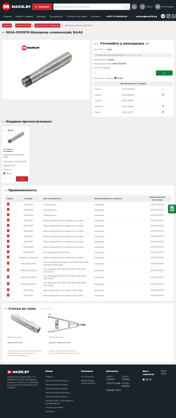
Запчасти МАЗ (23, 25)
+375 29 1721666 (113, 383)
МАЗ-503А (28, 210)
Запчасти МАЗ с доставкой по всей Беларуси (60, 402)
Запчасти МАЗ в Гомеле (57, 385)
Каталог (44, 7)
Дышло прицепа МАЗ (60, 342)
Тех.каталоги (56, 16)
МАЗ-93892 (28, 252)
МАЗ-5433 (28, 295)
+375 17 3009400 (110, 378)
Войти (149, 7)
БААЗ (111, 60)
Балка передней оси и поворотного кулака (63, 220)
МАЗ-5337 (28, 220)
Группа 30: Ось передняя (47, 25)
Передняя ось (49, 204)
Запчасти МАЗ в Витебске (58, 393)
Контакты (96, 16)
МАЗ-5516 (28, 236)
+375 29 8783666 (126, 384)
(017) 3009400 (128, 89)
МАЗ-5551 (28, 242)
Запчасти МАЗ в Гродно (57, 389)
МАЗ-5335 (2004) (28, 263)
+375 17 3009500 (126, 378)
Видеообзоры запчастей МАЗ (88, 382)
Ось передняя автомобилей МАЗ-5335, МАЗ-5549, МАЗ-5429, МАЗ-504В (66, 263)
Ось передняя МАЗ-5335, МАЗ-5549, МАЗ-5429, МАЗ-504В (64, 270)
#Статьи (17, 337)
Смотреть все (46, 308)
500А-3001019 (157, 204)
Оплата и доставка (77, 16)
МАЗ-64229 (28, 247)
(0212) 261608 (128, 106)
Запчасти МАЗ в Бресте (57, 397)
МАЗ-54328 (28, 290)
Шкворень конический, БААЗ (14, 156)
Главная (7, 16)
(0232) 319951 (128, 100)
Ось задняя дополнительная (56, 252)
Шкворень (99, 204)
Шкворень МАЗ (15, 342)
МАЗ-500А (28, 204)
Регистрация (168, 7)
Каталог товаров (24, 16)
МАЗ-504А (28, 215)
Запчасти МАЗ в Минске (57, 381)
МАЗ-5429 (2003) (28, 277)
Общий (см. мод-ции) (28, 257)
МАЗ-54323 (28, 231)
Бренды (41, 16)
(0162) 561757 (127, 112)
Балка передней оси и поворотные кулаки (63, 290)
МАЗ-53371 (28, 226)
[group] (46, 69)
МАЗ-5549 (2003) (28, 284)
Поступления (87, 377)
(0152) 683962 (128, 95)
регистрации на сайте (133, 55)
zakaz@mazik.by (113, 390)
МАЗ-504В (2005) (28, 270)
